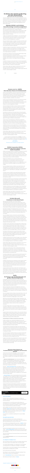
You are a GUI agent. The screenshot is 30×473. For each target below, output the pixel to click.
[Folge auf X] (16, 465)
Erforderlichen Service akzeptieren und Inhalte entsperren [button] (15, 142)
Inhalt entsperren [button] (15, 141)
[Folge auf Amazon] (18, 465)
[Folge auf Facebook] (13, 465)
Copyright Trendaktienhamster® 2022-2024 (9, 463)
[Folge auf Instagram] (15, 465)
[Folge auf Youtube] (12, 465)
